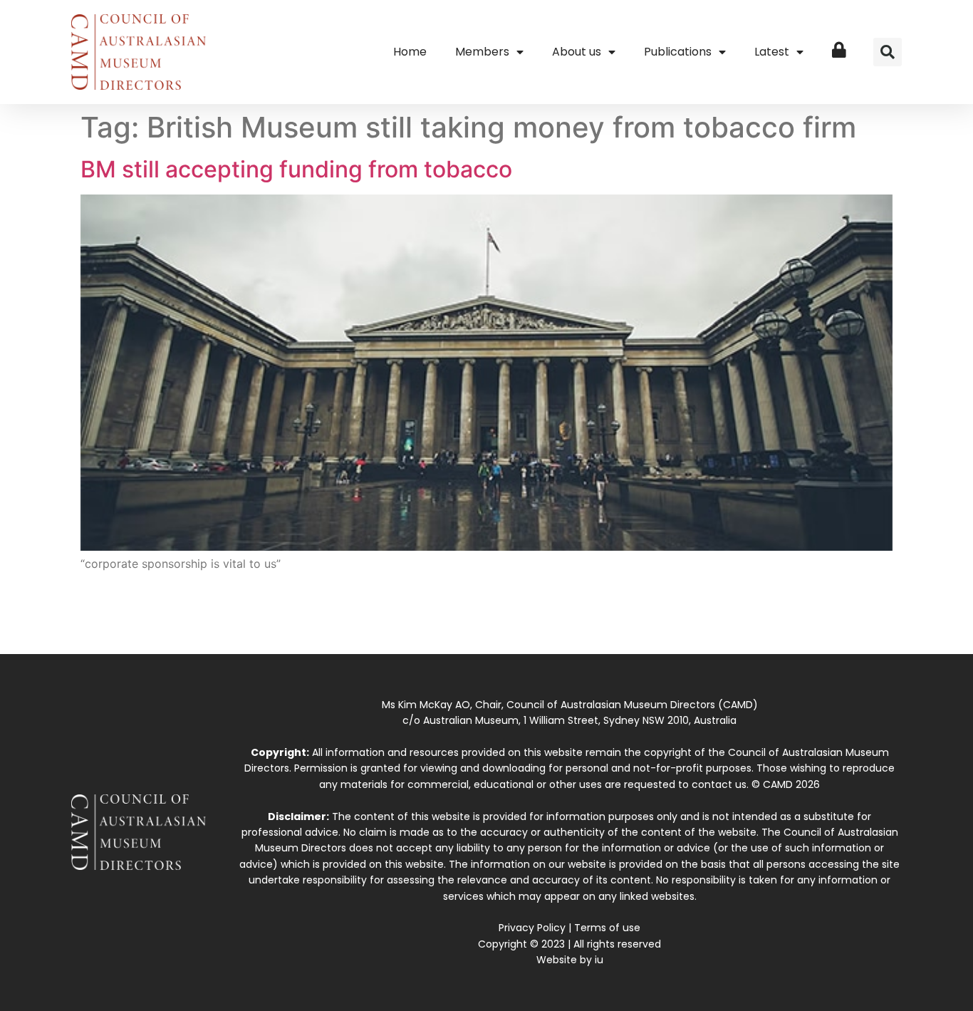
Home (410, 51)
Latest (771, 51)
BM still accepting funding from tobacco (296, 169)
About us (576, 51)
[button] (887, 52)
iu (599, 960)
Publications (678, 51)
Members (482, 51)
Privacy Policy (532, 928)
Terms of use (607, 928)
